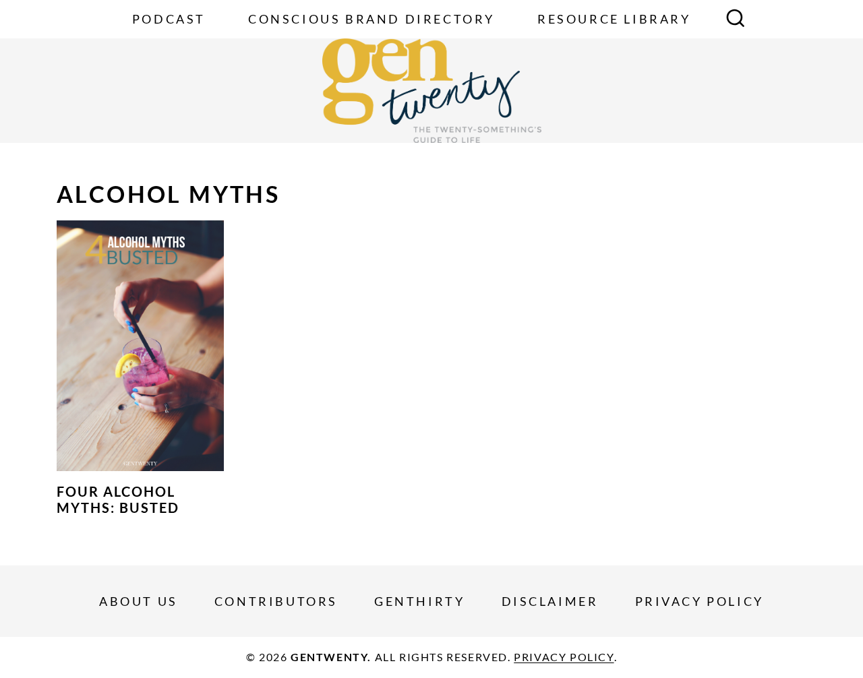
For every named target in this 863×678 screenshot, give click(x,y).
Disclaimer (550, 601)
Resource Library (614, 18)
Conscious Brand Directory (371, 18)
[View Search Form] (735, 19)
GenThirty (419, 601)
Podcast (169, 18)
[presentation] (140, 345)
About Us (138, 601)
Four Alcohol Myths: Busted (118, 499)
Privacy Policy (699, 601)
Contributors (276, 601)
